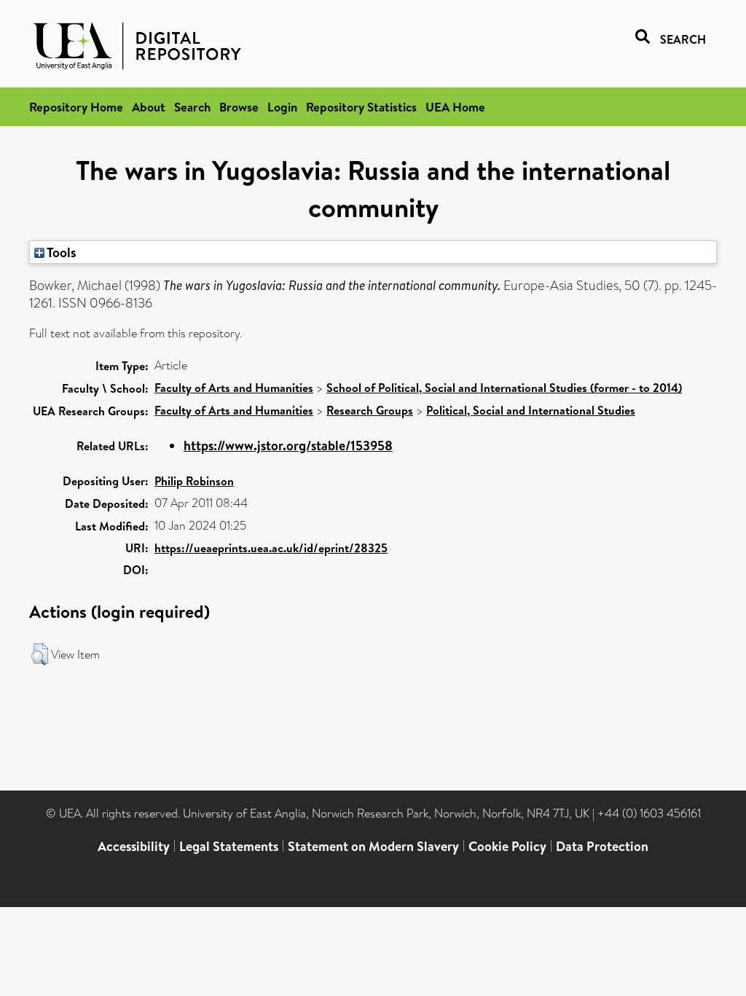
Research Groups (369, 410)
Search (192, 106)
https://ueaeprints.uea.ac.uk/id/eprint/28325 (271, 548)
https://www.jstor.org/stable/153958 (288, 445)
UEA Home (455, 106)
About (148, 106)
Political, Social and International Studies (530, 410)
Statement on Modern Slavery (373, 846)
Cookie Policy (507, 846)
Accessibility (134, 846)
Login (282, 106)
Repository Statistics (361, 106)
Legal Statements (228, 846)
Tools (60, 252)
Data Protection (602, 846)
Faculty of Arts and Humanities (233, 388)
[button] (39, 654)
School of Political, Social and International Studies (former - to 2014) (504, 388)
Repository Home (76, 106)
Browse (239, 106)
